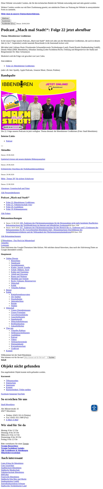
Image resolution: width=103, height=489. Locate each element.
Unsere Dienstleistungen (20, 310)
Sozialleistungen (17, 265)
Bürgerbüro (15, 261)
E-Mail (12, 420)
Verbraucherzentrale (19, 342)
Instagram (13, 394)
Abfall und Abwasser (19, 274)
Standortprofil (16, 319)
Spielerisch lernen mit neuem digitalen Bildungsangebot (23, 159)
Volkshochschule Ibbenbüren (12, 472)
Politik (13, 285)
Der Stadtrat (16, 297)
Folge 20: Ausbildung (14, 207)
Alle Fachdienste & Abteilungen (14, 450)
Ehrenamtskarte (17, 344)
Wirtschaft (15, 283)
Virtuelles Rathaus (18, 288)
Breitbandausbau (17, 324)
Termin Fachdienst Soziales (12, 448)
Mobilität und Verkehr (20, 279)
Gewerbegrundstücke (19, 315)
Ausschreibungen (18, 317)
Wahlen (14, 306)
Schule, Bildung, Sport (20, 270)
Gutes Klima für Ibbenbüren (12, 463)
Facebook (5, 394)
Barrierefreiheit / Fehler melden (18, 390)
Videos (14, 339)
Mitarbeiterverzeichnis (10, 453)
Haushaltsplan (16, 299)
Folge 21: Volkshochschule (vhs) (19, 205)
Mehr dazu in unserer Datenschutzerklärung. (20, 14)
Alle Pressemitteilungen (10, 193)
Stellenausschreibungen (20, 333)
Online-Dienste (12, 258)
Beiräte (14, 303)
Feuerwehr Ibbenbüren (10, 477)
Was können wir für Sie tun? (12, 357)
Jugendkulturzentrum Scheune (13, 483)
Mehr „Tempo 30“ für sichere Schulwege (17, 179)
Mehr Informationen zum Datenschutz (16, 252)
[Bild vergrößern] (38, 129)
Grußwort (15, 348)
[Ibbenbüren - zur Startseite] (18, 240)
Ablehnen (5, 18)
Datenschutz (11, 383)
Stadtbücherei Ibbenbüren (11, 468)
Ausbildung (15, 335)
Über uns (9, 328)
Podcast (9, 141)
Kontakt (9, 351)
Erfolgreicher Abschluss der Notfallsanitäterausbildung (22, 169)
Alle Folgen (5, 213)
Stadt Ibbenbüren (8, 404)
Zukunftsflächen (17, 326)
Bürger (9, 290)
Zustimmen (6, 21)
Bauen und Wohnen (19, 276)
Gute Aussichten (7, 465)
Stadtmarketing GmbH (10, 481)
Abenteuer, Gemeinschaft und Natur (15, 188)
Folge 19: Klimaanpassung (16, 209)
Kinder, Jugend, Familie (20, 267)
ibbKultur (5, 474)
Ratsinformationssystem (20, 294)
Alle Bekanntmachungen (11, 236)
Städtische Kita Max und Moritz (13, 479)
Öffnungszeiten (12, 381)
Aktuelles (5, 243)
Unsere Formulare (18, 312)
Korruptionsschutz (18, 346)
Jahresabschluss (17, 301)
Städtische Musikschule (10, 470)
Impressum (10, 385)
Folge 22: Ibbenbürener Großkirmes (20, 66)
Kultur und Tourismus (20, 272)
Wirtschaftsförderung (19, 321)
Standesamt (15, 263)
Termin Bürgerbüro (9, 446)
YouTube (21, 394)
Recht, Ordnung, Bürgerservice (23, 281)
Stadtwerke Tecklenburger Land (14, 486)
